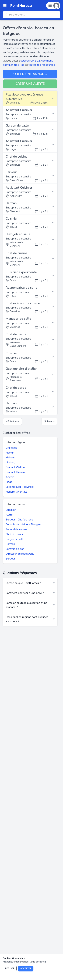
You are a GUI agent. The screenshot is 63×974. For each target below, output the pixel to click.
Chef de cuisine (15, 534)
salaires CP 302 (30, 61)
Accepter (25, 968)
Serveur (10, 559)
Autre (9, 515)
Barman (10, 544)
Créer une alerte (30, 84)
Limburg (10, 462)
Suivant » (49, 421)
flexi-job (19, 65)
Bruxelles (11, 448)
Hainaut (10, 457)
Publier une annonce (30, 74)
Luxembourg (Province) (20, 487)
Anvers (10, 477)
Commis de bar (15, 549)
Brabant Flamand (16, 472)
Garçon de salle (15, 539)
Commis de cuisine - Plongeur (23, 524)
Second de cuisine (16, 529)
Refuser (9, 968)
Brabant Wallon (15, 467)
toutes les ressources (42, 65)
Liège (9, 482)
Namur (10, 453)
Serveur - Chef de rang (19, 520)
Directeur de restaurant (20, 554)
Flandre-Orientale (16, 492)
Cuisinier (11, 510)
